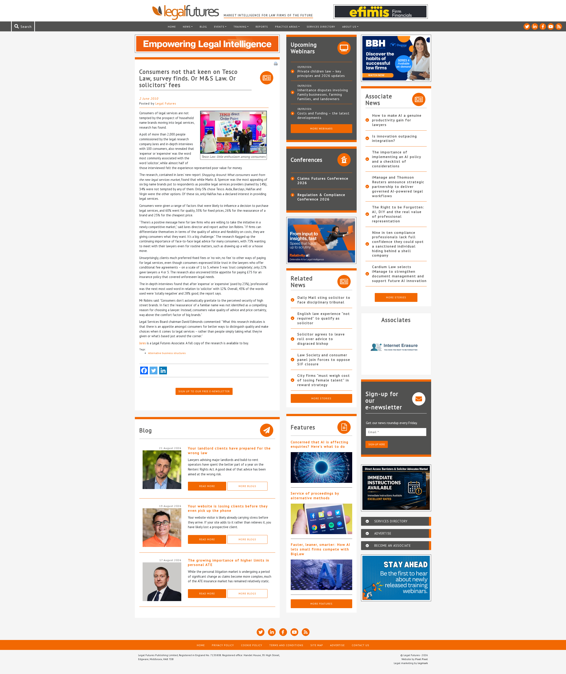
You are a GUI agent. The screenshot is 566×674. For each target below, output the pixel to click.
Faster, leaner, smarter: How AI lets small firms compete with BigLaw (320, 549)
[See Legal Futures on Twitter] (527, 26)
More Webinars (321, 128)
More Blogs (247, 486)
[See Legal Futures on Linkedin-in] (535, 26)
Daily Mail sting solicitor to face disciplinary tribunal (323, 299)
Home (172, 26)
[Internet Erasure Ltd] (396, 347)
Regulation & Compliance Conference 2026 (321, 196)
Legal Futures (165, 103)
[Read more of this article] (321, 467)
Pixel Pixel (421, 659)
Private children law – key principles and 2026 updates (321, 73)
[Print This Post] (275, 63)
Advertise (337, 645)
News (187, 26)
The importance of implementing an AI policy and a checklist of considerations (396, 159)
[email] (396, 432)
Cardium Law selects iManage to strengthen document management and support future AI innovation (399, 274)
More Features (321, 603)
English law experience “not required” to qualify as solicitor (323, 318)
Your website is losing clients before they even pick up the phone (228, 508)
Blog (203, 26)
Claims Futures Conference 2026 (322, 180)
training (240, 26)
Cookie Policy (251, 645)
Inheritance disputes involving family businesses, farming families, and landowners (322, 94)
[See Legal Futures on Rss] (558, 26)
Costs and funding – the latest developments (323, 115)
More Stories (321, 398)
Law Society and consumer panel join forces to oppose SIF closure (323, 359)
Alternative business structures (167, 353)
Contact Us (360, 645)
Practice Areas (286, 26)
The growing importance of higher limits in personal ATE (228, 562)
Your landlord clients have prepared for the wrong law (229, 450)
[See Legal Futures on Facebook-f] (542, 26)
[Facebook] (144, 370)
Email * (373, 432)
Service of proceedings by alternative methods (315, 495)
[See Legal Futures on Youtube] (550, 26)
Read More (207, 486)
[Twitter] (153, 370)
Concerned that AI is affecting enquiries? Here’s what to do (319, 444)
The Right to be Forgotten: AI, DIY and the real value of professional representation (398, 214)
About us (349, 26)
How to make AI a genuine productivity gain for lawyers (397, 120)
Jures (143, 343)
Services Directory (321, 26)
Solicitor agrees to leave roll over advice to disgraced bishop (321, 339)
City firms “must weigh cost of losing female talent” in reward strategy (323, 380)
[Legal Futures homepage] (188, 12)
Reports (262, 26)
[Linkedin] (163, 370)
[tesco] (233, 132)
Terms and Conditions (286, 645)
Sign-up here (376, 444)
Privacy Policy (223, 645)
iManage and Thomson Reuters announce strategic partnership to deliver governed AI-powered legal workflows (398, 186)
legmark (423, 663)
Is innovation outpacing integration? (394, 138)
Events (219, 26)
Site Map (316, 645)
